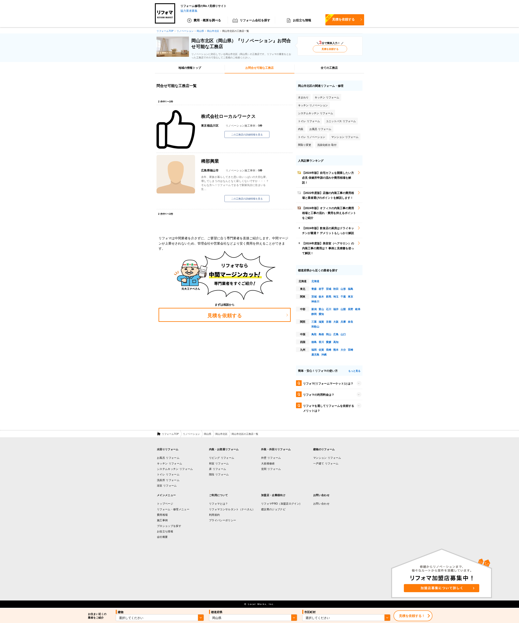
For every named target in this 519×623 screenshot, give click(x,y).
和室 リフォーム (219, 463)
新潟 (314, 309)
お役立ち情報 (302, 20)
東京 (350, 296)
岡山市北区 (221, 433)
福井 (336, 309)
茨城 (314, 296)
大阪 (336, 321)
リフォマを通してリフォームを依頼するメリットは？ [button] (328, 408)
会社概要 (162, 537)
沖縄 (324, 354)
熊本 (336, 349)
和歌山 (315, 326)
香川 (321, 342)
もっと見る (354, 371)
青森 (314, 289)
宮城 (328, 289)
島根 (321, 334)
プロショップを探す (169, 526)
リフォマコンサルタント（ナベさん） (232, 509)
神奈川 (315, 301)
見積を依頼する (340, 17)
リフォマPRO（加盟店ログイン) (280, 503)
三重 (314, 321)
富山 (321, 309)
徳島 (314, 342)
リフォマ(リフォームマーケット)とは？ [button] (328, 383)
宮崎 (350, 349)
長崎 (328, 349)
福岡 (314, 349)
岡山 (328, 334)
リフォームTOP (170, 433)
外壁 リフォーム (271, 458)
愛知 (321, 314)
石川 (328, 309)
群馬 (328, 296)
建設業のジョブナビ (273, 509)
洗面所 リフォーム (168, 480)
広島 (336, 334)
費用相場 (162, 515)
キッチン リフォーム (169, 463)
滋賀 (321, 321)
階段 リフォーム (219, 474)
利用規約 (214, 515)
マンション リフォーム (327, 458)
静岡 (314, 314)
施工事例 (162, 520)
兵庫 (343, 321)
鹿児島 (315, 354)
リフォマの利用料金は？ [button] (318, 394)
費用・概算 (207, 20)
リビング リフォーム (221, 458)
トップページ (165, 503)
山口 (343, 334)
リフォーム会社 (255, 20)
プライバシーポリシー (222, 520)
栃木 (321, 296)
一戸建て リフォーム (325, 463)
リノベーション (191, 433)
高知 (336, 342)
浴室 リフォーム (167, 485)
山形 (343, 289)
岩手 (321, 289)
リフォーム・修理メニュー (173, 509)
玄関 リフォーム (271, 469)
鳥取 (314, 334)
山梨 (343, 309)
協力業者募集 (188, 11)
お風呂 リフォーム (168, 458)
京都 (328, 321)
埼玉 (336, 296)
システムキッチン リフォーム (175, 469)
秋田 (336, 289)
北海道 (315, 281)
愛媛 (328, 342)
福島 (350, 289)
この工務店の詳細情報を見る (247, 134)
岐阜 (357, 309)
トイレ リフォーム (168, 474)
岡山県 (207, 433)
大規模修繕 (268, 463)
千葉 (343, 296)
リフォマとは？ (218, 503)
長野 (350, 309)
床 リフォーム (217, 469)
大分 (343, 349)
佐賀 (321, 349)
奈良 (350, 321)
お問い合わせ (321, 503)
